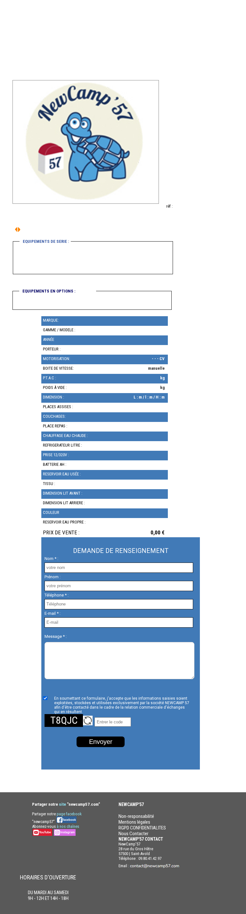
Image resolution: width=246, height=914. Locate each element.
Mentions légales (134, 822)
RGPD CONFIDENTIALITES (142, 828)
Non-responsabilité (136, 816)
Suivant (16, 229)
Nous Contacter (133, 833)
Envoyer (100, 741)
